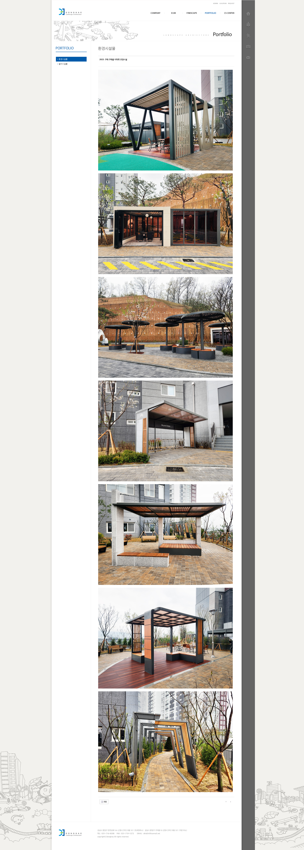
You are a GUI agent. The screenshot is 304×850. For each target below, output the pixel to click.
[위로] (226, 801)
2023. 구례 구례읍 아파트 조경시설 (113, 59)
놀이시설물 (63, 64)
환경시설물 (63, 59)
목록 (105, 801)
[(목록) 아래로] (230, 801)
